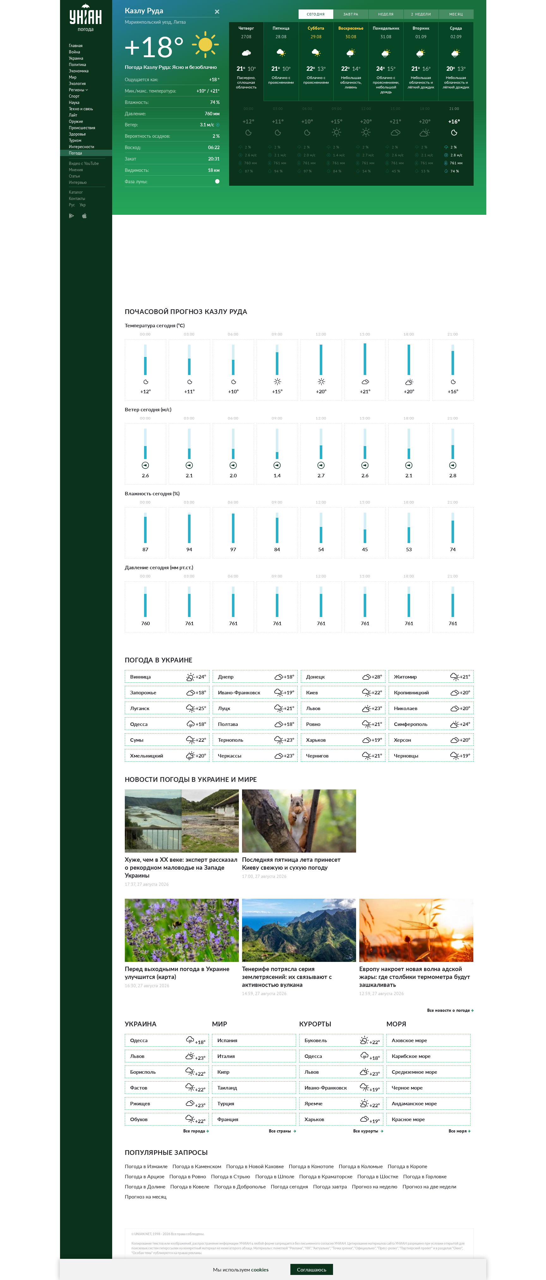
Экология (77, 83)
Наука (74, 102)
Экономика (78, 71)
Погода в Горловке (424, 1176)
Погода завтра (330, 1186)
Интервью (78, 182)
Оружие (76, 121)
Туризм (75, 140)
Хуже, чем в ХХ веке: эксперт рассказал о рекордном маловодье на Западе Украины (181, 867)
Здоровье (77, 134)
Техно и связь (81, 109)
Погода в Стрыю (230, 1176)
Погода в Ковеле (189, 1186)
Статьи (74, 176)
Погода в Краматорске (325, 1176)
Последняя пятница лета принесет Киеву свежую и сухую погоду (291, 863)
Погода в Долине (145, 1186)
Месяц (456, 14)
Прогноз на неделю (374, 1186)
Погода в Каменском (197, 1166)
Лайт (73, 115)
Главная (75, 45)
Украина (76, 58)
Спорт (74, 96)
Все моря (458, 1131)
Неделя (386, 14)
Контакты (77, 198)
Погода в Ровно (187, 1176)
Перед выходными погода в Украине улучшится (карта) (177, 972)
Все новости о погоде (448, 1010)
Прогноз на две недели (429, 1186)
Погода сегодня (289, 1186)
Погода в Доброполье (240, 1186)
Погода (75, 153)
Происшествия (82, 127)
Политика (77, 64)
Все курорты (366, 1131)
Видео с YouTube (84, 163)
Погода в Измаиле (146, 1166)
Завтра (350, 14)
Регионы (77, 90)
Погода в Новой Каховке (255, 1166)
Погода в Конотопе (311, 1166)
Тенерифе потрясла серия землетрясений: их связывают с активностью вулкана (287, 976)
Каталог (76, 192)
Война (74, 52)
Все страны (280, 1131)
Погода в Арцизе (144, 1176)
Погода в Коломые (361, 1166)
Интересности (81, 146)
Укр (83, 205)
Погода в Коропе (407, 1166)
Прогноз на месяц (146, 1196)
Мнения (76, 169)
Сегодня (316, 14)
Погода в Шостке (377, 1176)
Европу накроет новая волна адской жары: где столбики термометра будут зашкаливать (414, 976)
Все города (194, 1131)
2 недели (421, 14)
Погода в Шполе (274, 1176)
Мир (72, 77)
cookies (260, 1269)
